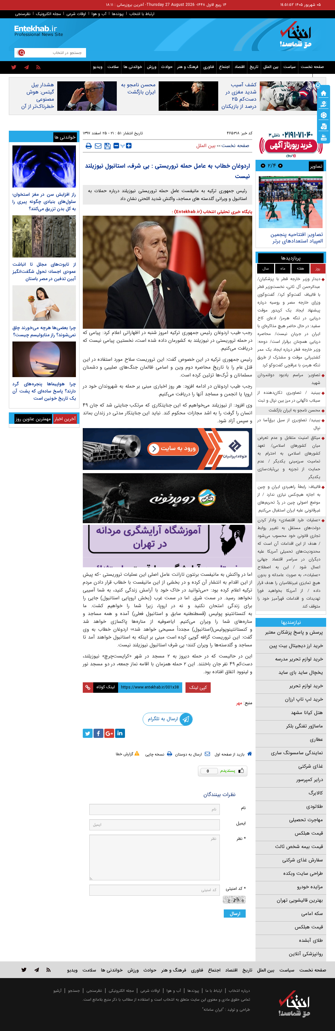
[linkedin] (120, 733)
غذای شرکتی (310, 766)
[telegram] (26, 67)
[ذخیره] (107, 146)
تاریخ (254, 67)
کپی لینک (198, 687)
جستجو (74, 991)
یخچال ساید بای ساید (300, 672)
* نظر (241, 838)
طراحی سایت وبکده (303, 873)
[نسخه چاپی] (89, 146)
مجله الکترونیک (48, 14)
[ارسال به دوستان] (98, 146)
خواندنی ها (133, 67)
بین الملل (270, 67)
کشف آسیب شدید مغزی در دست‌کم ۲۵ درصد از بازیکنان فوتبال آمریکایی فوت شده (238, 103)
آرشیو (57, 991)
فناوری (208, 67)
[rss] (38, 67)
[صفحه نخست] (323, 92)
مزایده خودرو (310, 887)
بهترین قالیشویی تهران (300, 900)
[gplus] (109, 733)
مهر (239, 703)
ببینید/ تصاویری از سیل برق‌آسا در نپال (288, 424)
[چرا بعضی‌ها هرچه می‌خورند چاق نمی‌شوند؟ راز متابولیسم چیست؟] (44, 303)
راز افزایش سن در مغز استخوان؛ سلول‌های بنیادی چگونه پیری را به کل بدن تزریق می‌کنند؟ (44, 201)
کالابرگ (316, 793)
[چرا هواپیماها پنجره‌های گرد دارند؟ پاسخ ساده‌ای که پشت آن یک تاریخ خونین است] (44, 359)
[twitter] (14, 67)
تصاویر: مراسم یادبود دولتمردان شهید (288, 379)
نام (243, 808)
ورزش (151, 67)
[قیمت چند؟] (323, 103)
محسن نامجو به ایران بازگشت (138, 88)
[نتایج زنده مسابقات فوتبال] (323, 137)
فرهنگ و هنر (187, 67)
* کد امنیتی (236, 888)
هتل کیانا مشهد (307, 713)
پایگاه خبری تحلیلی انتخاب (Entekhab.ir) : (212, 211)
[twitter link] (24, 969)
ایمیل (241, 823)
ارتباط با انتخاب (141, 14)
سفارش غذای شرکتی (302, 860)
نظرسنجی (22, 14)
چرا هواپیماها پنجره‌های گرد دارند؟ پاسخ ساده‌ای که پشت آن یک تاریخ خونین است (44, 391)
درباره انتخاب (239, 991)
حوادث (166, 67)
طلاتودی (314, 806)
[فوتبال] (323, 115)
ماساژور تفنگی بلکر (304, 726)
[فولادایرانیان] (168, 449)
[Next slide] (263, 165)
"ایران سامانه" (213, 1009)
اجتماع (224, 67)
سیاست (289, 67)
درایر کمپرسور (309, 780)
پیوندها (118, 14)
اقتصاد (240, 67)
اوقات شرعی (76, 14)
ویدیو (97, 67)
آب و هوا (99, 14)
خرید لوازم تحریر (306, 686)
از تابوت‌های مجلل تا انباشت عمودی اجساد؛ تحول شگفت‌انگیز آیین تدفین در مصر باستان (44, 271)
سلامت (113, 67)
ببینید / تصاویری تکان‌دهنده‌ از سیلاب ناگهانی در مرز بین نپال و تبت (288, 396)
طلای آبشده (311, 940)
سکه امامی (312, 914)
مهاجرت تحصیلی (306, 820)
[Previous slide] (280, 165)
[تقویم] (323, 126)
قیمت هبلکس (309, 833)
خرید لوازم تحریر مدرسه (299, 659)
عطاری (316, 739)
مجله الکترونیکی (121, 991)
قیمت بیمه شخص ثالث (299, 847)
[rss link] (48, 969)
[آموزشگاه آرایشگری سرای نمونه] (168, 546)
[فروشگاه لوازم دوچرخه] (168, 498)
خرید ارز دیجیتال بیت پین (296, 646)
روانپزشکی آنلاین (306, 954)
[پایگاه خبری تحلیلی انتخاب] (297, 38)
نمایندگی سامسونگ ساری (297, 753)
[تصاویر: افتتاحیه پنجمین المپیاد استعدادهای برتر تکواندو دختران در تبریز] (291, 202)
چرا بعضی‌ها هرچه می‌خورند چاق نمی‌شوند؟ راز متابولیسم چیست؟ (44, 331)
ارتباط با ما (213, 991)
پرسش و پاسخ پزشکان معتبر (294, 632)
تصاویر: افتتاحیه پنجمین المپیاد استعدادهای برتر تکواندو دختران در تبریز (297, 241)
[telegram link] (36, 969)
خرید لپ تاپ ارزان (304, 699)
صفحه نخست (312, 67)
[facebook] (98, 733)
